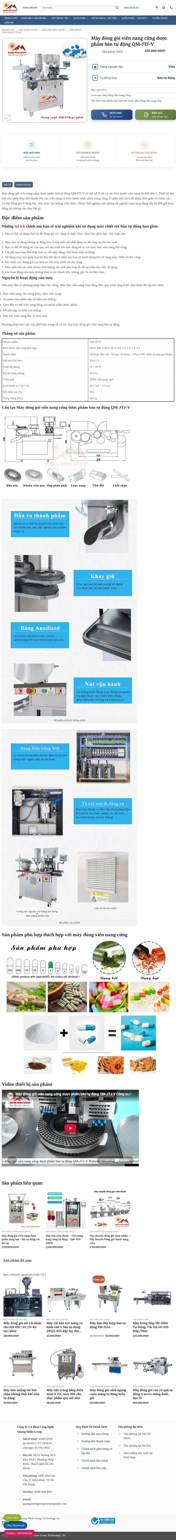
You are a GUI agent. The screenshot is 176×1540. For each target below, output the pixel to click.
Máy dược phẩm (104, 100)
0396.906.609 (30, 7)
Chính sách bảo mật (93, 1468)
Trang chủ (8, 29)
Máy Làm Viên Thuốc (53, 29)
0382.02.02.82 (131, 7)
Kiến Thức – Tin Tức (134, 18)
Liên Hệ (9, 22)
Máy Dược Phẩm (28, 29)
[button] (8, 117)
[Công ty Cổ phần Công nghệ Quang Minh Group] (157, 7)
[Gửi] (117, 7)
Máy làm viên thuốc (124, 100)
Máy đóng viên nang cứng (148, 100)
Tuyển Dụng (160, 18)
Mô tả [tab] (7, 184)
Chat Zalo (12, 1517)
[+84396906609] (171, 7)
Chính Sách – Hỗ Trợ (104, 18)
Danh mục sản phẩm (33, 18)
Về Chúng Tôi (60, 18)
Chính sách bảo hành (94, 1460)
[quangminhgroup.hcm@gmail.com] (164, 7)
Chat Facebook (15, 1525)
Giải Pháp (79, 18)
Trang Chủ (11, 18)
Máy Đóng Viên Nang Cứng (116, 95)
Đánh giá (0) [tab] (23, 184)
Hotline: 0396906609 (19, 1533)
